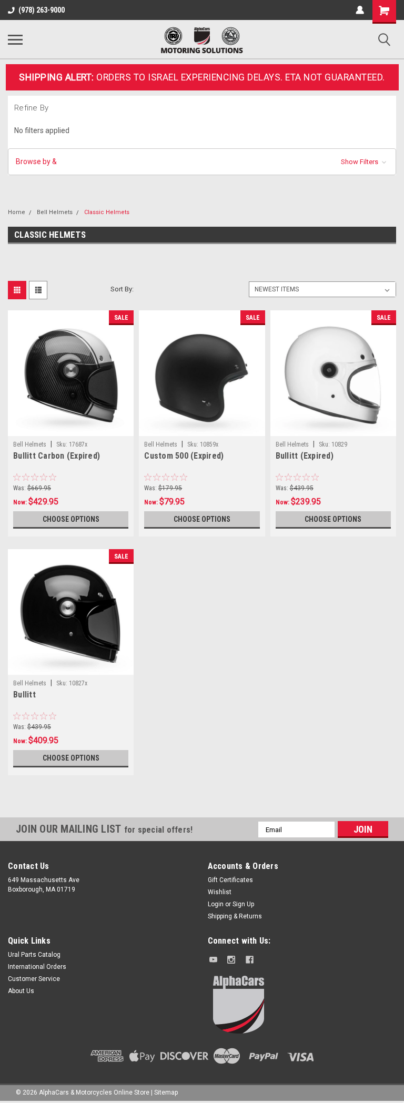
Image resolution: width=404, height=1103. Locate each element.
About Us (21, 991)
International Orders (37, 966)
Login (216, 904)
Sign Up (243, 904)
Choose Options (71, 519)
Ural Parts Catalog (34, 954)
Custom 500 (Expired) (184, 456)
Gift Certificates (230, 880)
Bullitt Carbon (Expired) (56, 456)
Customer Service (34, 979)
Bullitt (24, 695)
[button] (202, 161)
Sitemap (166, 1092)
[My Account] (360, 10)
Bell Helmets (55, 212)
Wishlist (219, 892)
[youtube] (213, 960)
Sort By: (122, 289)
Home (16, 212)
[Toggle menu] (15, 39)
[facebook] (250, 960)
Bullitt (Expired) (305, 456)
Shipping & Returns (235, 916)
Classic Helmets (106, 212)
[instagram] (231, 960)
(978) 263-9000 (41, 10)
